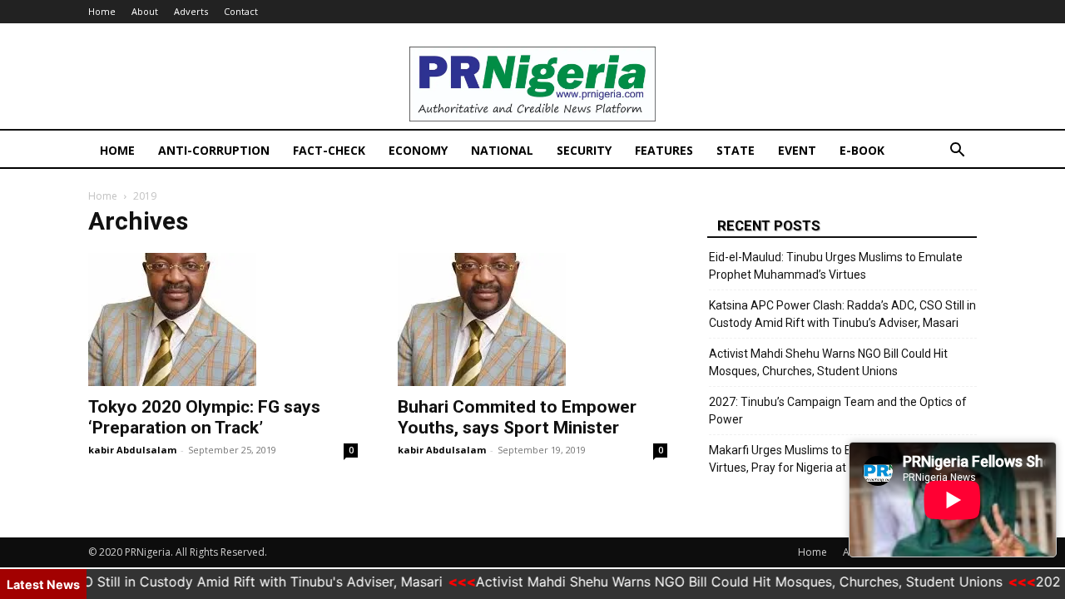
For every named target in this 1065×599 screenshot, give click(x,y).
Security (584, 150)
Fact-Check (329, 150)
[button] (957, 152)
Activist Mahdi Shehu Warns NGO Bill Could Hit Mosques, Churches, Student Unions (828, 362)
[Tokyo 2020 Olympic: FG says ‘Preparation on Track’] (223, 319)
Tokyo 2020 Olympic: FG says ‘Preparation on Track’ (206, 417)
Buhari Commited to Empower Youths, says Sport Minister (517, 417)
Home (102, 11)
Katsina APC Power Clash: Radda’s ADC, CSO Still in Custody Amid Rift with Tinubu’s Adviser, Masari (842, 314)
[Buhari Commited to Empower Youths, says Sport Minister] (532, 319)
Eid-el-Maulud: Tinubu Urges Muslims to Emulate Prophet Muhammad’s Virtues (836, 265)
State (735, 150)
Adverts (191, 11)
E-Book (862, 150)
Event (797, 150)
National (502, 150)
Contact (241, 11)
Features (664, 150)
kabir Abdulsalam (132, 449)
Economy (418, 150)
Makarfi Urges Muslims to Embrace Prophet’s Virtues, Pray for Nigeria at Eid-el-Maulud (826, 458)
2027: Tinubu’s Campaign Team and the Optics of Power (838, 410)
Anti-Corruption (214, 150)
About (144, 11)
